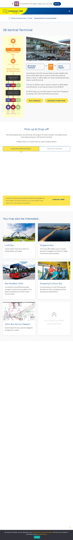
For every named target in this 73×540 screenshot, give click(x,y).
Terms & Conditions (47, 532)
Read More (19, 241)
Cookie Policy (43, 534)
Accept (37, 537)
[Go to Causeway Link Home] (14, 11)
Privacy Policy (36, 532)
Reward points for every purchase (45, 18)
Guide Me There (58, 199)
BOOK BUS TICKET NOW (56, 101)
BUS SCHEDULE (34, 101)
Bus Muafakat (19, 280)
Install (57, 4)
